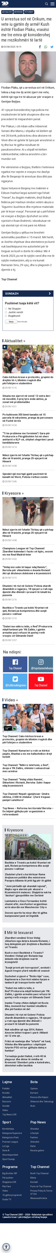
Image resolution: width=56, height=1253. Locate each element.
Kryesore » (14, 493)
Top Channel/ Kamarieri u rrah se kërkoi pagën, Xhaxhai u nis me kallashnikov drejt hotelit (27, 753)
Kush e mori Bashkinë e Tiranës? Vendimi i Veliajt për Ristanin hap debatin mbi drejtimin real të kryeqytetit (24, 957)
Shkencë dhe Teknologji (42, 1101)
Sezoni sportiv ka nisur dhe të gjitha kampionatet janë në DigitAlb (26, 914)
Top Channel (15, 668)
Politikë (5, 1088)
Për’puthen (7, 1177)
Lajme (7, 1082)
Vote (11, 321)
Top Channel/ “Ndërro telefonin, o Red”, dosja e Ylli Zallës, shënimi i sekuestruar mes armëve (26, 768)
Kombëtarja (8, 1129)
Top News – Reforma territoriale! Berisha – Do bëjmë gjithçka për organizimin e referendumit (28, 811)
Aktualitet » (15, 341)
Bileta (33, 1177)
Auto (32, 1106)
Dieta (32, 1146)
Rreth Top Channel (39, 1173)
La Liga (5, 1146)
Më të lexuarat (20, 932)
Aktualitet (7, 12)
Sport (6, 1122)
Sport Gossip (8, 1159)
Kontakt (34, 1182)
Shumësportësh (10, 1155)
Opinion (34, 1088)
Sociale (5, 1106)
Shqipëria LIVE (9, 1182)
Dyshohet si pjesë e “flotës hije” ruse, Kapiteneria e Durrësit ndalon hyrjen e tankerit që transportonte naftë (27, 979)
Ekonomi (6, 1101)
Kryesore (18, 12)
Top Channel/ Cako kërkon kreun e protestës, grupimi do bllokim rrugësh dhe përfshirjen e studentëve (27, 739)
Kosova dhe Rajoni (39, 1097)
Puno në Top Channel (40, 1186)
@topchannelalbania (42, 668)
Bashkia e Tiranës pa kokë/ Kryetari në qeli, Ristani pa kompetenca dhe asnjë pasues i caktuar (25, 613)
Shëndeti (34, 1142)
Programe (10, 1167)
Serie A (5, 1150)
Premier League (10, 1142)
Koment (34, 1093)
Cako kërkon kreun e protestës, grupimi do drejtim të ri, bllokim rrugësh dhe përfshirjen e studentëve (27, 382)
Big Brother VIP (9, 1173)
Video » (11, 700)
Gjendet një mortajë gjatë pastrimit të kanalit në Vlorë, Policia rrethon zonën (25, 477)
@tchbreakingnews (15, 685)
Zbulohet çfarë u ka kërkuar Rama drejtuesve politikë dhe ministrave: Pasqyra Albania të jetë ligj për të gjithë (28, 877)
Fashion (34, 1137)
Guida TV (6, 1199)
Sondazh (12, 293)
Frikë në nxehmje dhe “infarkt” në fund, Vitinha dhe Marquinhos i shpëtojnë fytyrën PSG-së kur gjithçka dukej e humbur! (28, 1046)
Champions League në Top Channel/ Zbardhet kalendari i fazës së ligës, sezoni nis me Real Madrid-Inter (27, 553)
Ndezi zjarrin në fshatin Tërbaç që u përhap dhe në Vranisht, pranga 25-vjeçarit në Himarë (27, 460)
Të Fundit (29, 12)
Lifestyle (34, 1133)
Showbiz (34, 1129)
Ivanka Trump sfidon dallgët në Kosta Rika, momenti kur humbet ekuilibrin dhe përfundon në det (26, 1006)
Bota (34, 1082)
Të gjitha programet (12, 1195)
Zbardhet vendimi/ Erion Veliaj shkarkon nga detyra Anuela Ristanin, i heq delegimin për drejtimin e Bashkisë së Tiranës (28, 942)
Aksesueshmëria (38, 1198)
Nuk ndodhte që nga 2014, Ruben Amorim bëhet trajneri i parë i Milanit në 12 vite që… (26, 1032)
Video (5, 1110)
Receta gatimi (37, 1150)
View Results (22, 322)
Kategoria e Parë (10, 1137)
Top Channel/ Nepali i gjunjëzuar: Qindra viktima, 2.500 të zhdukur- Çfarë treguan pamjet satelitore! (26, 797)
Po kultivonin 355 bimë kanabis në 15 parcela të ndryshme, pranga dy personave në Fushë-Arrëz (27, 419)
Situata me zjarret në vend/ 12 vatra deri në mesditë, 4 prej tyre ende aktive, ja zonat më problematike (26, 401)
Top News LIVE (9, 1114)
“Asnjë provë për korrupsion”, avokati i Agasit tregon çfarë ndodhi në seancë (27, 969)
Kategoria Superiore (12, 1133)
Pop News (38, 1122)
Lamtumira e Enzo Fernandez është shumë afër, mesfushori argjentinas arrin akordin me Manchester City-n (26, 904)
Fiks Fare (6, 1186)
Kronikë (6, 1093)
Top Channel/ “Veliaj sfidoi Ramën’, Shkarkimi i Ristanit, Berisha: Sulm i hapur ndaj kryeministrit (26, 782)
